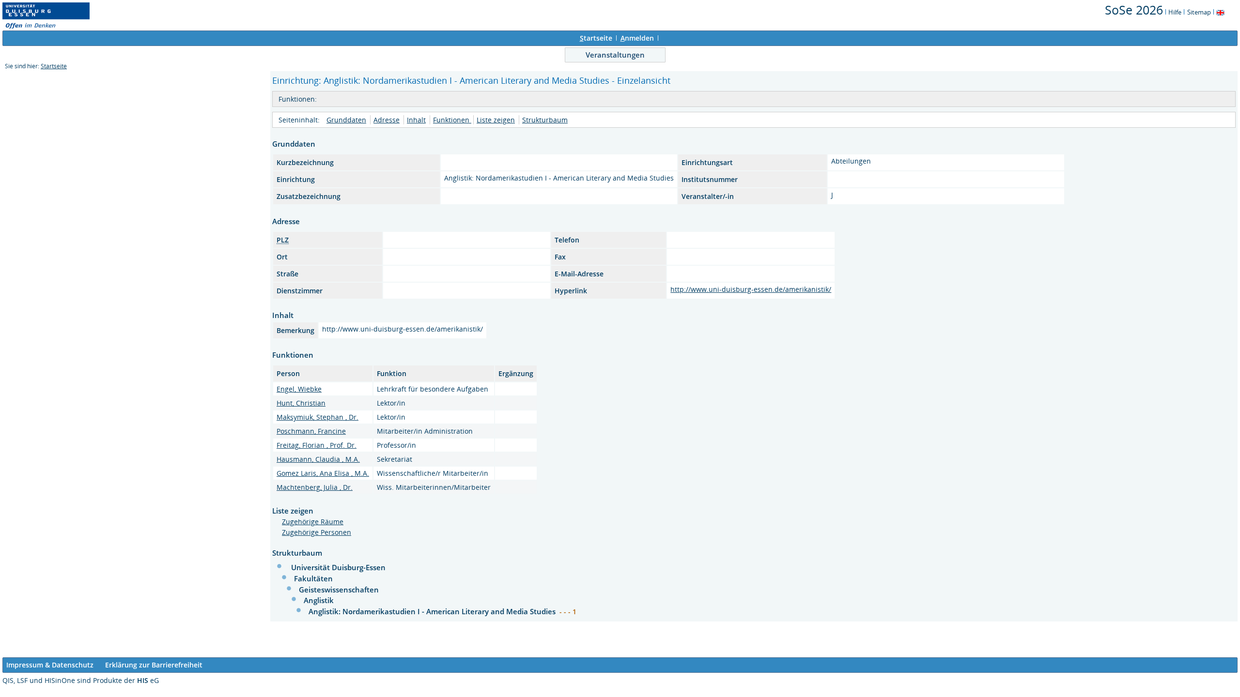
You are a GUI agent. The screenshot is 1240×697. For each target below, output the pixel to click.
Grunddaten (346, 119)
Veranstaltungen (615, 55)
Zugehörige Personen (316, 532)
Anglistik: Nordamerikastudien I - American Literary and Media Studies (433, 611)
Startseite (54, 66)
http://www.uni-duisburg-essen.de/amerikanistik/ (750, 289)
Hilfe (1174, 12)
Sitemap (1199, 12)
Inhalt (416, 119)
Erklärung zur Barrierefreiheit (153, 664)
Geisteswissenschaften (339, 589)
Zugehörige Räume (312, 521)
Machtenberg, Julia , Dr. (315, 487)
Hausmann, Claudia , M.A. (318, 459)
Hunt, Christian (301, 403)
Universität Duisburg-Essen (338, 567)
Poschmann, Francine (311, 431)
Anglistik (319, 600)
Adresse (386, 119)
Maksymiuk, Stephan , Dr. (317, 417)
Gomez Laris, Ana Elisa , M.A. (323, 473)
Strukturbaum (545, 119)
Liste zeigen (496, 119)
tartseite (596, 38)
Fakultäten (313, 578)
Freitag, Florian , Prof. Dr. (316, 445)
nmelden (637, 38)
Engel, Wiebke (299, 389)
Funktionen (452, 119)
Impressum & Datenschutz (49, 664)
